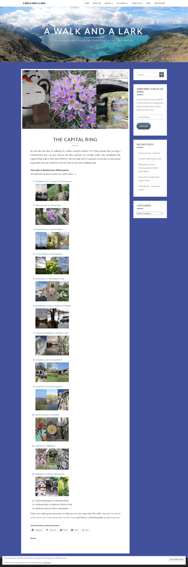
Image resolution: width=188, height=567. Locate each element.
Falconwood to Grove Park (48, 205)
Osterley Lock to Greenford (48, 359)
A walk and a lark (34, 3)
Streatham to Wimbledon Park (49, 278)
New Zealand (159, 3)
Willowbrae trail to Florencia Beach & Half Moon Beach (148, 168)
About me (97, 3)
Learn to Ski (137, 3)
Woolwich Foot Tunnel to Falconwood (53, 181)
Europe (108, 3)
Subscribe (143, 126)
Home (87, 3)
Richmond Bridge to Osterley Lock (51, 332)
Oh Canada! (121, 3)
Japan (148, 3)
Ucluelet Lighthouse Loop (150, 158)
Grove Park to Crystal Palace (49, 229)
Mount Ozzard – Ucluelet (149, 153)
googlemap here (111, 517)
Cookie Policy (47, 563)
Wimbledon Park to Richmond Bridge (53, 305)
